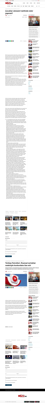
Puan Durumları (30, 89)
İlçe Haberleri (31, 16)
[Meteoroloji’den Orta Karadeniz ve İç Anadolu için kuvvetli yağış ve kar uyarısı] (16, 357)
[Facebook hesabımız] (35, 0)
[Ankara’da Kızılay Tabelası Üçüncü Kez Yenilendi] (23, 357)
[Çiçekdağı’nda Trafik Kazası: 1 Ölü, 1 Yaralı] (30, 71)
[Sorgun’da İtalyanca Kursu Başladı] (30, 45)
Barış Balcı (7, 211)
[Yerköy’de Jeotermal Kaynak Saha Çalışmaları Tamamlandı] (30, 55)
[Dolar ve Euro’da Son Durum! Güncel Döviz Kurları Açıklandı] (16, 228)
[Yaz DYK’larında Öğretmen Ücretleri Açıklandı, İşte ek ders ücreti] (23, 228)
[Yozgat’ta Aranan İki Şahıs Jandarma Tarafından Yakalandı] (30, 58)
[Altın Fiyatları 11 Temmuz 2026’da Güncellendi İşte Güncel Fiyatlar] (23, 219)
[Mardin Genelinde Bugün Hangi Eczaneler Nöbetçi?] (30, 74)
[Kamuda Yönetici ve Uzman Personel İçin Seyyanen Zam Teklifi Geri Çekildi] (8, 347)
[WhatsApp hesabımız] (39, 0)
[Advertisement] (16, 48)
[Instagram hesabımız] (37, 0)
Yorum (6, 368)
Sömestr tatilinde (12, 211)
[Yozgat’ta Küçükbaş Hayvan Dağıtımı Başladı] (30, 61)
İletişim (29, 92)
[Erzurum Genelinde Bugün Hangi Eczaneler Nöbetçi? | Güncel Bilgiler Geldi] (30, 77)
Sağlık (29, 84)
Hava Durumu (30, 87)
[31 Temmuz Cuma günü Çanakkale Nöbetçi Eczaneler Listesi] (30, 42)
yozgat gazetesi (24, 211)
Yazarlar (29, 93)
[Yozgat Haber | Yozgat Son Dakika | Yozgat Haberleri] (9, 4)
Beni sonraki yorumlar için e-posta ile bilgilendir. (11, 251)
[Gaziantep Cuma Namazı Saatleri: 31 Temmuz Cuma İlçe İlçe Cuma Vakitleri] (30, 64)
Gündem (29, 81)
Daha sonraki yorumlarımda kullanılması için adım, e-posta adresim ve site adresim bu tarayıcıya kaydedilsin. (15, 249)
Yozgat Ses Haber (9, 15)
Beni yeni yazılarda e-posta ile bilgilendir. (10, 253)
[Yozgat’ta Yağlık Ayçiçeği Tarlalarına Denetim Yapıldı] (30, 308)
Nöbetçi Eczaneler (30, 88)
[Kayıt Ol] (36, 6)
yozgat (20, 211)
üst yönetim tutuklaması (9, 341)
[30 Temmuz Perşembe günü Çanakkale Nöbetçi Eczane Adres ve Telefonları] (30, 67)
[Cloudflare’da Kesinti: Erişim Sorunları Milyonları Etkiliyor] (16, 347)
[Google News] (25, 41)
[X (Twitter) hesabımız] (36, 0)
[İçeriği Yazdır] (13, 41)
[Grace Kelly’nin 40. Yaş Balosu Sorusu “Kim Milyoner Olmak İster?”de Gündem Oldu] (8, 357)
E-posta (18, 373)
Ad (6, 373)
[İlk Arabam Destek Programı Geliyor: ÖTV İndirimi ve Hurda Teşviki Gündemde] (23, 347)
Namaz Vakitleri (30, 344)
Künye (29, 349)
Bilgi (28, 83)
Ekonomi (29, 82)
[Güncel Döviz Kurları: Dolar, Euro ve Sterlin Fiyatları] (8, 228)
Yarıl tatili (16, 211)
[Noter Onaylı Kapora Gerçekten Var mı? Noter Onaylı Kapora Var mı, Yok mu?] (16, 219)
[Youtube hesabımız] (38, 0)
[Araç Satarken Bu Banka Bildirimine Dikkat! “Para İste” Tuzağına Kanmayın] (8, 219)
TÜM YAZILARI (25, 15)
